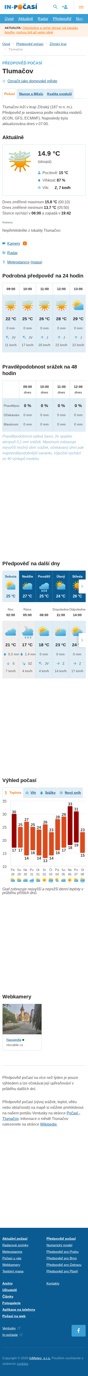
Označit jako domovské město (32, 81)
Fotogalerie (11, 1303)
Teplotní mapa (12, 1271)
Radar (43, 19)
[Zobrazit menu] (81, 7)
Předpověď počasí (29, 44)
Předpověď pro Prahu (62, 1251)
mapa (36, 262)
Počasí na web (14, 1316)
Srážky (50, 792)
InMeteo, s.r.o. (40, 1358)
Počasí (9, 94)
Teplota (15, 792)
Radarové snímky (15, 1245)
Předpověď (62, 19)
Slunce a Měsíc (31, 94)
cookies (22, 1363)
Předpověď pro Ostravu (63, 1265)
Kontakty (52, 1283)
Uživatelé (9, 1290)
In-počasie (10, 1335)
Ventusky (9, 1328)
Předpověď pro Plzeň (62, 1271)
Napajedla (13, 1040)
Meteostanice (18, 262)
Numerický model (59, 1245)
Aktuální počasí (14, 1238)
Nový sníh (73, 792)
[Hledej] (55, 6)
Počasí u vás (11, 1258)
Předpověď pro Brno (61, 1258)
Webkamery (11, 1265)
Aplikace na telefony (18, 1309)
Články (7, 1296)
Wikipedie (48, 1124)
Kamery (13, 244)
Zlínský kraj (58, 44)
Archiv (7, 1283)
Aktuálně (25, 19)
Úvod (9, 19)
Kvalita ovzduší (59, 94)
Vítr (33, 792)
